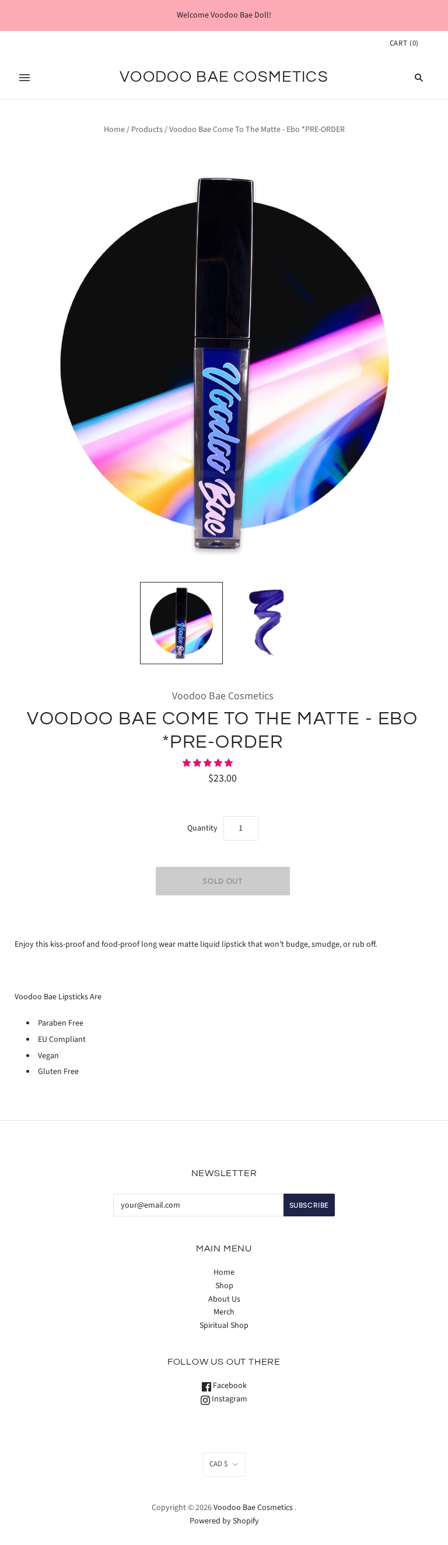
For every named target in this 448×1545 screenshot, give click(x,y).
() (404, 43)
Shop (224, 1286)
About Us (224, 1299)
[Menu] (25, 77)
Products (147, 129)
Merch (224, 1312)
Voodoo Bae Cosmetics (223, 696)
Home (114, 129)
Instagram (228, 1399)
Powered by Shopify (224, 1521)
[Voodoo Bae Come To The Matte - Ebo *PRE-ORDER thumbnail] (181, 623)
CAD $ (218, 1464)
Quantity (202, 828)
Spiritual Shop (224, 1325)
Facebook (229, 1385)
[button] (209, 763)
